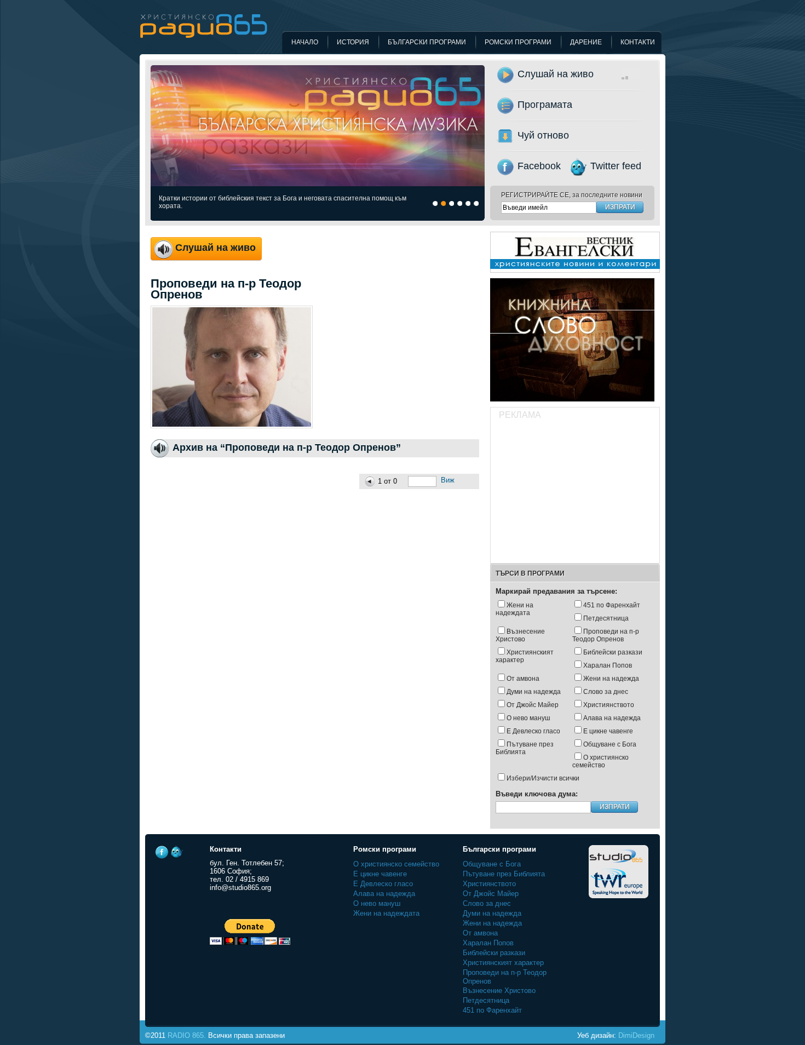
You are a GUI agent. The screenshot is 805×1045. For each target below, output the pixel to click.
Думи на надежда (534, 692)
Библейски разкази (612, 652)
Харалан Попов (607, 665)
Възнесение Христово (520, 635)
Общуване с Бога (609, 744)
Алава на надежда (612, 718)
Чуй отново (543, 135)
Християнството (608, 705)
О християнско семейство (600, 761)
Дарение (586, 42)
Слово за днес (605, 692)
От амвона (523, 678)
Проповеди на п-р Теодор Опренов (605, 635)
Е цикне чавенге (608, 731)
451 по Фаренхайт (611, 605)
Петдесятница (606, 618)
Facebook (539, 165)
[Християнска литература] (572, 404)
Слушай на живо (556, 73)
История (353, 42)
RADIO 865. (187, 1035)
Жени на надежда (611, 678)
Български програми (427, 42)
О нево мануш (528, 718)
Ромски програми (518, 42)
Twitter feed (615, 165)
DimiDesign (636, 1035)
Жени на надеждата (514, 609)
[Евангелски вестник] (575, 276)
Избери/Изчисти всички (543, 778)
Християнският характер (525, 656)
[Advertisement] (574, 493)
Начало (304, 42)
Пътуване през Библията (525, 748)
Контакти (637, 42)
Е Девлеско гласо (533, 731)
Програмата (545, 104)
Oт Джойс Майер (533, 705)
